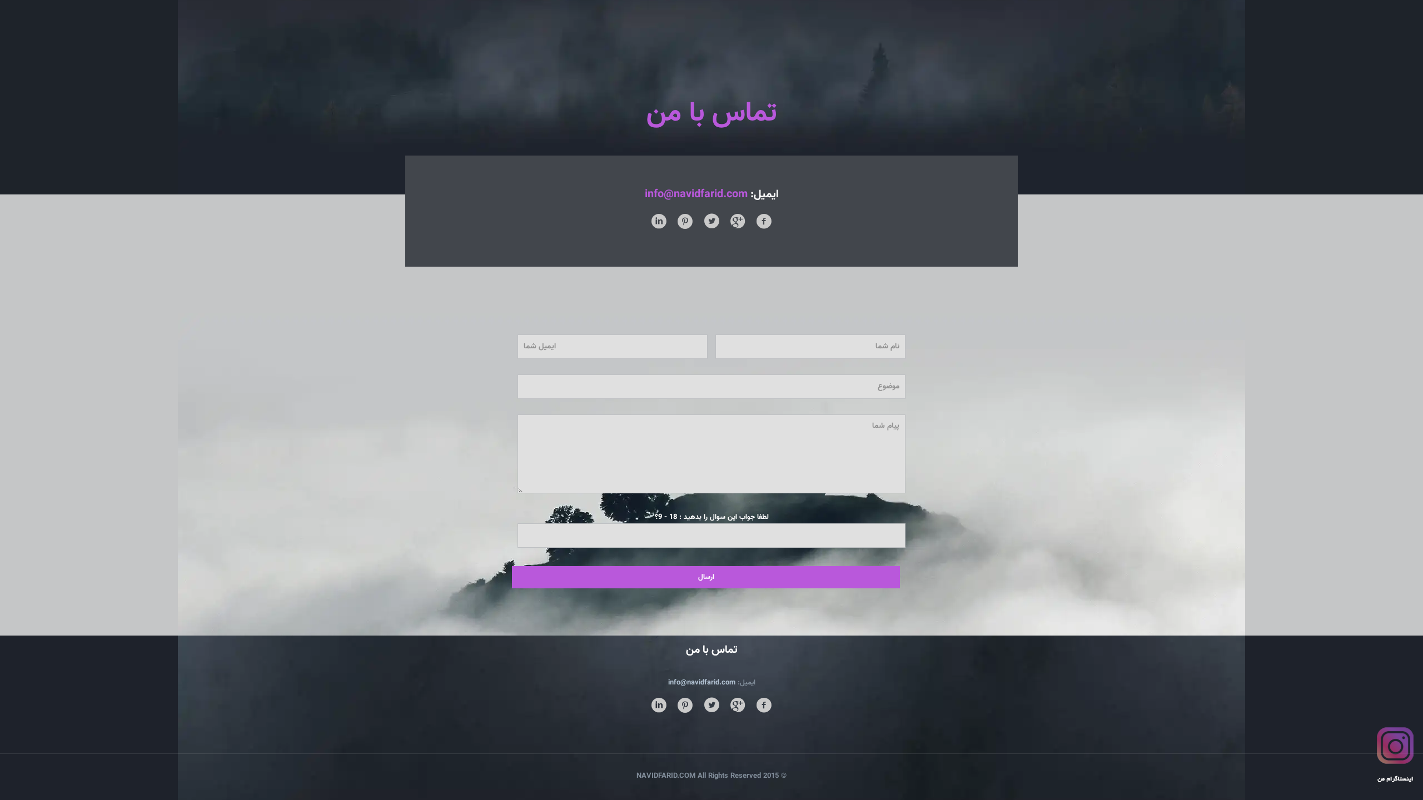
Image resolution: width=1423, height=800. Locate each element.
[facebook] (764, 706)
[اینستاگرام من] (1395, 793)
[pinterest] (685, 706)
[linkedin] (659, 706)
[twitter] (711, 706)
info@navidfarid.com (696, 194)
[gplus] (738, 706)
